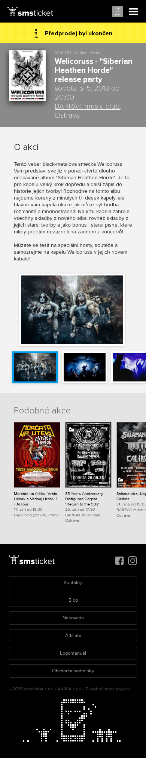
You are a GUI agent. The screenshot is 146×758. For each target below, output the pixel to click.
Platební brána (100, 689)
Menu (134, 12)
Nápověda (73, 618)
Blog (73, 600)
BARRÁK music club (87, 106)
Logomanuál (73, 653)
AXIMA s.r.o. (70, 689)
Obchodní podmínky (73, 671)
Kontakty (73, 582)
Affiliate (73, 635)
